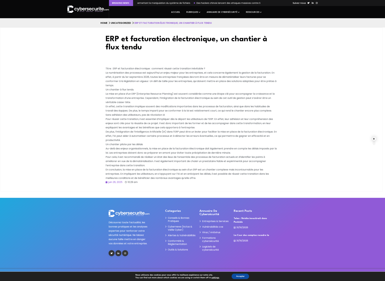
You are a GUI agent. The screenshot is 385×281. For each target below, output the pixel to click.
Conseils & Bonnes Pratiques (178, 219)
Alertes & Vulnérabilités (182, 235)
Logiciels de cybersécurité (210, 248)
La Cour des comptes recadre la (251, 235)
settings (215, 277)
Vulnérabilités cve (212, 226)
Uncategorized (121, 23)
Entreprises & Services (215, 221)
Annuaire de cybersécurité (222, 12)
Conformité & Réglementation (177, 242)
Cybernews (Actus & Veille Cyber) (180, 228)
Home (103, 23)
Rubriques (192, 12)
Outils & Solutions (178, 249)
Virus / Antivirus (211, 232)
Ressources (252, 12)
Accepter (240, 276)
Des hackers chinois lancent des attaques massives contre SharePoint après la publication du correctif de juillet (214, 3)
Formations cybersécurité (210, 239)
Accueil (175, 12)
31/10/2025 (242, 227)
